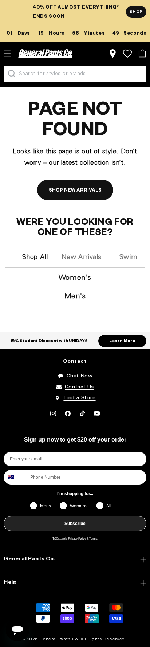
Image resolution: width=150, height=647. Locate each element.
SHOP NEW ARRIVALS (75, 190)
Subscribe (75, 523)
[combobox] (15, 477)
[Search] (12, 74)
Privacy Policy (77, 538)
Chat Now (80, 376)
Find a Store (79, 398)
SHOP (136, 12)
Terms (93, 538)
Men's (75, 296)
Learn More (122, 341)
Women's (75, 278)
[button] (142, 53)
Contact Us (79, 387)
